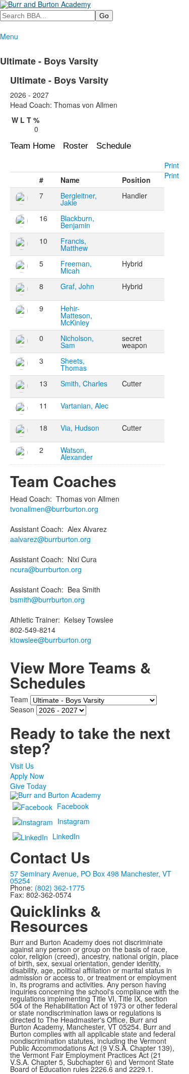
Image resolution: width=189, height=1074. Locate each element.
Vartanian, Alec (84, 405)
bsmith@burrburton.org (47, 599)
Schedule (113, 146)
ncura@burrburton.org (46, 569)
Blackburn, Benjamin (77, 221)
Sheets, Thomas (73, 364)
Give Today (28, 786)
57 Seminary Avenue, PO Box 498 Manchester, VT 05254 (90, 877)
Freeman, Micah (76, 267)
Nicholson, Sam (77, 341)
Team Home (32, 146)
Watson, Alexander (76, 453)
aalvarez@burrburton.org (50, 539)
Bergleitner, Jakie (78, 199)
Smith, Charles (83, 383)
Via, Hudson (79, 428)
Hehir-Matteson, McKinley (76, 315)
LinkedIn (66, 836)
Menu (9, 36)
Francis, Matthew (74, 244)
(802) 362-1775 (60, 888)
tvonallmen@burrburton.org (54, 509)
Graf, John (77, 286)
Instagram (73, 821)
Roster (75, 146)
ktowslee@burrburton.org (50, 640)
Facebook (73, 806)
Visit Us (22, 766)
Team (19, 699)
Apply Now (27, 776)
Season (22, 709)
